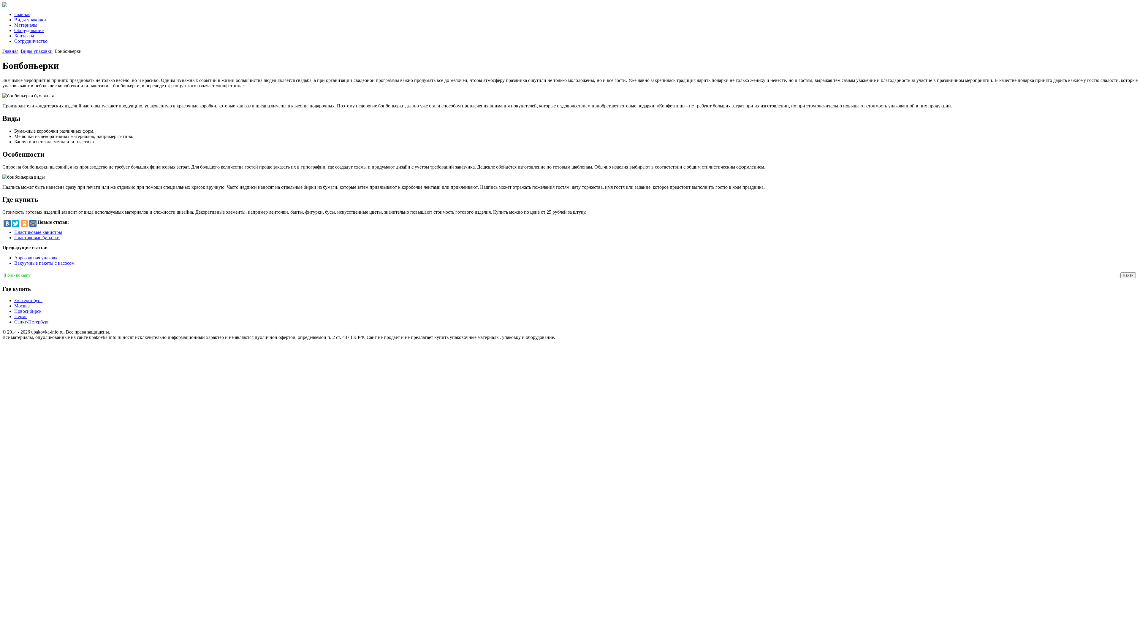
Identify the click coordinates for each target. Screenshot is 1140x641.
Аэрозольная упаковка (37, 257)
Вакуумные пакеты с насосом (44, 263)
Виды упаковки (37, 51)
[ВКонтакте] (7, 223)
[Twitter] (15, 223)
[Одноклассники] (24, 223)
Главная (10, 51)
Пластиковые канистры (38, 232)
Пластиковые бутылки (37, 237)
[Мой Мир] (33, 223)
